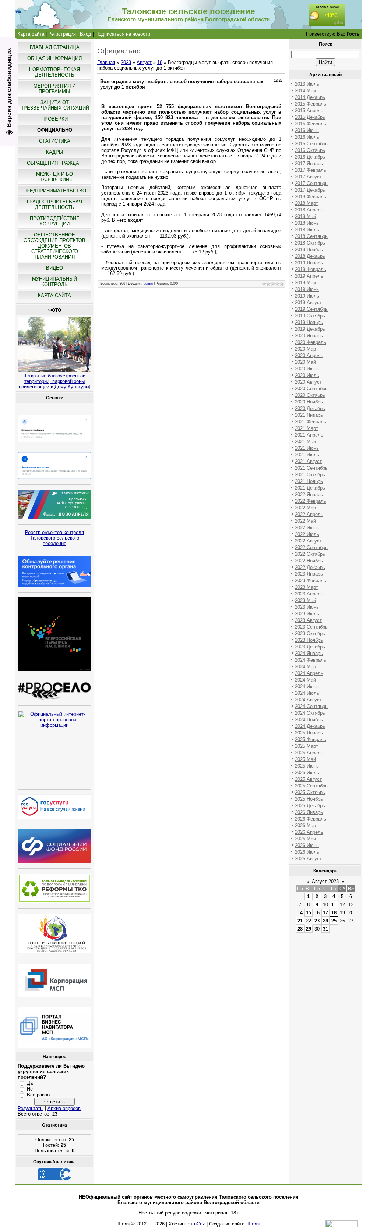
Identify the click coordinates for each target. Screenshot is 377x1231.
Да (30, 1082)
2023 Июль (307, 613)
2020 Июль (307, 375)
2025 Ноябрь (309, 799)
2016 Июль (307, 137)
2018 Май (305, 216)
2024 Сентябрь (311, 706)
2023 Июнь (307, 607)
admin (148, 283)
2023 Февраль (310, 580)
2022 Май (305, 521)
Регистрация (62, 34)
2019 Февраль (310, 269)
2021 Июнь (307, 448)
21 (300, 921)
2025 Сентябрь (311, 786)
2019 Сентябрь (311, 309)
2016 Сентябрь (311, 143)
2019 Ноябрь (309, 322)
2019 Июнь (307, 289)
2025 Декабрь (310, 805)
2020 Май (305, 362)
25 (334, 921)
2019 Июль (307, 296)
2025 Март (306, 746)
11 (333, 904)
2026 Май (305, 839)
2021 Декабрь (310, 488)
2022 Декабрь (310, 567)
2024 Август (308, 699)
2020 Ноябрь (309, 402)
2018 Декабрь (310, 256)
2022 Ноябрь (309, 560)
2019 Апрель (309, 276)
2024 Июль (307, 693)
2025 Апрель (309, 752)
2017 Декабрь (310, 190)
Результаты (30, 1108)
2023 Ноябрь (309, 640)
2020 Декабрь (310, 408)
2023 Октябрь (310, 633)
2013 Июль (307, 84)
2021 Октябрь (310, 474)
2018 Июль (307, 229)
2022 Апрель (309, 514)
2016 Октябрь (310, 150)
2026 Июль (307, 852)
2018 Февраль (310, 196)
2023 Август (308, 620)
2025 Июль (307, 772)
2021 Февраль (310, 421)
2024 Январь (309, 653)
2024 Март (306, 666)
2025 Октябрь (310, 792)
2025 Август (308, 779)
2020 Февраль (310, 342)
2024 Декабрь (310, 726)
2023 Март (306, 587)
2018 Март (306, 203)
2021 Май (305, 441)
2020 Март (306, 349)
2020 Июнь (307, 368)
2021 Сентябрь (311, 468)
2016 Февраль (310, 124)
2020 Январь (309, 335)
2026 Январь (309, 812)
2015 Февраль (310, 104)
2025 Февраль (310, 739)
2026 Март (306, 825)
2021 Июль (307, 455)
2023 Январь (309, 574)
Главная (106, 62)
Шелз (253, 1224)
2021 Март (306, 428)
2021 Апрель (309, 435)
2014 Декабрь (310, 97)
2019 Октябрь (310, 316)
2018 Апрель (309, 210)
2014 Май (305, 90)
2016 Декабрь (310, 157)
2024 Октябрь (310, 713)
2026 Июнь (307, 845)
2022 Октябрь (310, 554)
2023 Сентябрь (311, 627)
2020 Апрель (309, 355)
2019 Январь (309, 263)
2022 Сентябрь (311, 547)
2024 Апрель (309, 673)
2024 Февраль (310, 660)
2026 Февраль (310, 819)
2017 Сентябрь (311, 183)
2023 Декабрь (310, 647)
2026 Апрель (309, 832)
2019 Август (308, 302)
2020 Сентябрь (311, 388)
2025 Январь (309, 733)
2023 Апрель (309, 594)
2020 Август (308, 382)
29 (308, 929)
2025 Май (305, 759)
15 (308, 912)
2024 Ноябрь (309, 719)
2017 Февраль (310, 170)
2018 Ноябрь (309, 249)
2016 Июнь (307, 130)
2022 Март (306, 507)
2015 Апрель (309, 110)
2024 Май (305, 680)
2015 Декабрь (310, 117)
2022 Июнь (307, 527)
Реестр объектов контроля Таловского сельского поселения (54, 538)
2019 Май (305, 282)
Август (144, 62)
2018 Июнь (307, 223)
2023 (126, 62)
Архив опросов (64, 1108)
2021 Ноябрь (309, 481)
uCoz (199, 1224)
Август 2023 (325, 881)
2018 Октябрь (310, 243)
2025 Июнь (307, 766)
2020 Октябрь (310, 395)
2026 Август (308, 858)
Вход (85, 34)
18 (159, 62)
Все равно (38, 1094)
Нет (31, 1089)
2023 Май (305, 600)
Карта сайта (30, 34)
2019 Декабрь (310, 329)
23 (317, 921)
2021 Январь (309, 415)
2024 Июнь (307, 686)
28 (300, 929)
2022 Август (308, 541)
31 (325, 929)
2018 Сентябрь (311, 236)
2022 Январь (309, 494)
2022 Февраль (310, 501)
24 (325, 921)
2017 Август (308, 176)
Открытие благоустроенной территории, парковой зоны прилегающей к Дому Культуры (54, 381)
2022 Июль (307, 534)
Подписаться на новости (122, 34)
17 (325, 912)
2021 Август (308, 461)
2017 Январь (309, 163)
